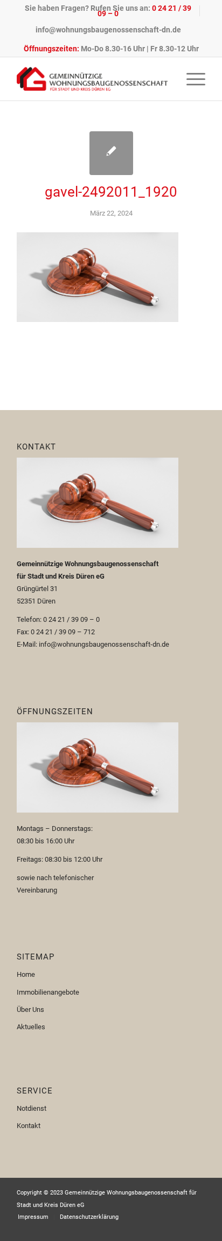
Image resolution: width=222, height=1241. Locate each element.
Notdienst (31, 1108)
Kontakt (28, 1126)
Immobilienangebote (48, 992)
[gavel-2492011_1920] (111, 153)
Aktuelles (31, 1027)
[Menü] (190, 78)
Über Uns (30, 1009)
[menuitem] (108, 10)
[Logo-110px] (92, 78)
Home (26, 974)
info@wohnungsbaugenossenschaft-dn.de (108, 29)
